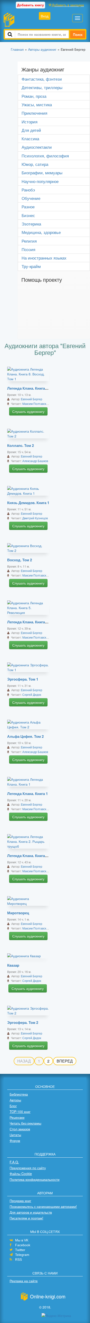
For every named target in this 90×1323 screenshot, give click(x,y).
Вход (44, 16)
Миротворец (18, 912)
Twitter (20, 1250)
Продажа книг (20, 1200)
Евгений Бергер (31, 399)
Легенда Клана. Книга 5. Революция (38, 622)
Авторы (15, 1100)
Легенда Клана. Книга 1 (27, 793)
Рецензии (17, 1117)
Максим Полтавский (35, 403)
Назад (24, 1061)
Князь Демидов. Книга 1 (28, 502)
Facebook (22, 1245)
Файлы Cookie (21, 1173)
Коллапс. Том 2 (20, 445)
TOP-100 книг (20, 1111)
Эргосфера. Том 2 (22, 1022)
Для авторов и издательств (31, 1212)
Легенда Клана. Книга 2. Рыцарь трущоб (42, 855)
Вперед (65, 1061)
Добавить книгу (30, 4)
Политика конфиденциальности (35, 1179)
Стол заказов (20, 1128)
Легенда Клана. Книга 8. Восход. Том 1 (40, 388)
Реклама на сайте (24, 1280)
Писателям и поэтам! (26, 1218)
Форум (15, 1140)
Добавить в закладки (68, 4)
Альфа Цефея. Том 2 (25, 736)
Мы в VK (21, 1240)
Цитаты (15, 1134)
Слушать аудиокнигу (28, 411)
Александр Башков (35, 461)
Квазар (13, 965)
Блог (13, 1105)
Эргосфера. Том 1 (22, 679)
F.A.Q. (14, 1162)
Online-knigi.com (48, 1296)
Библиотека (19, 1094)
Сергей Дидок (31, 694)
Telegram (22, 1254)
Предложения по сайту (28, 1167)
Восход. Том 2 (19, 560)
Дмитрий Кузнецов (35, 518)
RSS (18, 1259)
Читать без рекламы (25, 1123)
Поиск (77, 34)
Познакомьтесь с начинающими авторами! (43, 1206)
